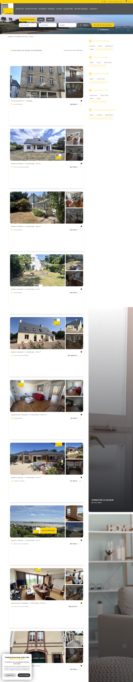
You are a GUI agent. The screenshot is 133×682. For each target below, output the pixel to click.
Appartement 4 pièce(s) (28, 415)
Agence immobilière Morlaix (18, 36)
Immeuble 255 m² (21, 101)
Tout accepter (24, 675)
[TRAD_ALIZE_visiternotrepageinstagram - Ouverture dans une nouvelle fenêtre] (104, 1)
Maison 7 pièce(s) (26, 666)
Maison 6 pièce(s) (26, 163)
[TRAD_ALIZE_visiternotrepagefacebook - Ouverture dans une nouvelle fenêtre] (102, 1)
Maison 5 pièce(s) (25, 289)
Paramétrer (10, 675)
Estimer (50, 19)
